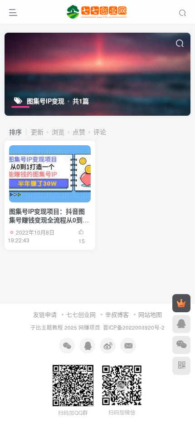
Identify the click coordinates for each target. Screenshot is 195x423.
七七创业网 (81, 314)
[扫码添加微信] (181, 345)
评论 (99, 131)
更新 (37, 131)
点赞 (79, 131)
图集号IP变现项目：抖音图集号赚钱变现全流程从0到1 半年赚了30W (47, 220)
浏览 (58, 131)
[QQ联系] (181, 324)
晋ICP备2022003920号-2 (134, 327)
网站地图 (150, 314)
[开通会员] (181, 303)
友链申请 (45, 314)
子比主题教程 (46, 327)
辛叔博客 (117, 314)
